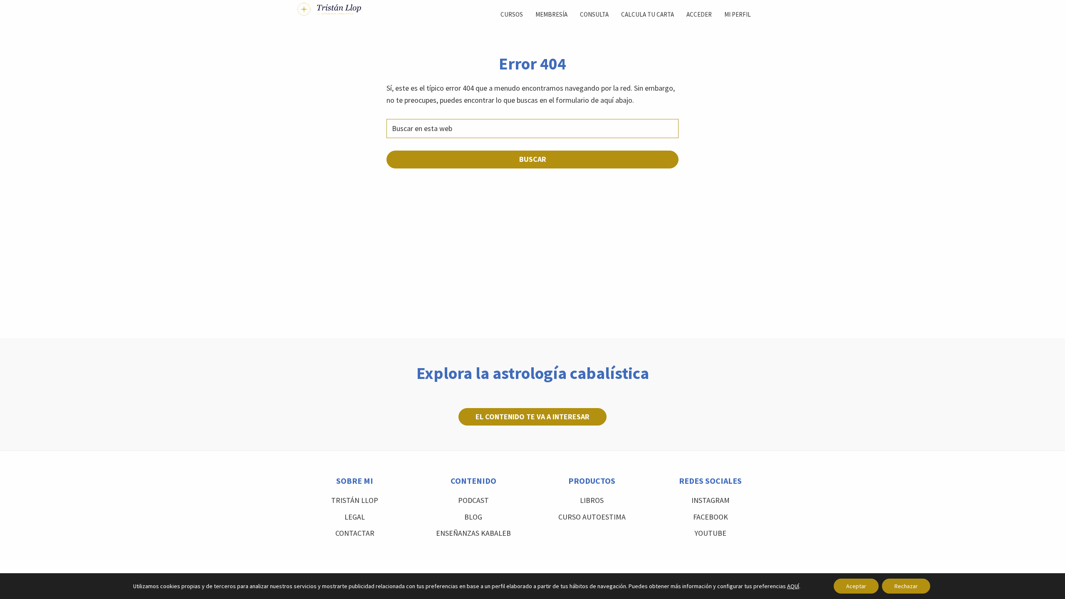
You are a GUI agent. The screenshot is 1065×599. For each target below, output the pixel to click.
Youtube (710, 533)
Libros (592, 500)
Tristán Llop (354, 500)
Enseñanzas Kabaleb (473, 533)
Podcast (473, 500)
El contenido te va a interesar (532, 416)
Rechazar (906, 586)
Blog (473, 517)
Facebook (710, 517)
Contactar (354, 533)
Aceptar (856, 586)
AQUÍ (793, 586)
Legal (354, 517)
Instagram (710, 500)
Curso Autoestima (592, 517)
